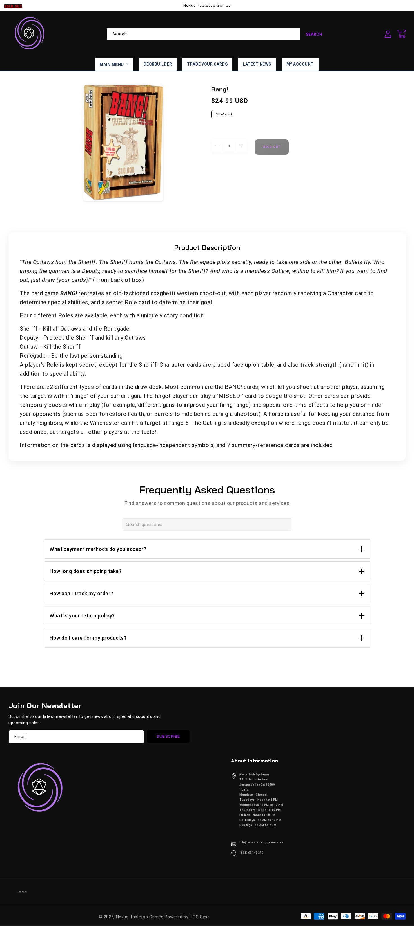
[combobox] (218, 34)
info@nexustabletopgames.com (261, 842)
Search (314, 34)
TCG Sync (200, 916)
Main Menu (112, 64)
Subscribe (168, 736)
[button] (401, 34)
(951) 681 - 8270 (251, 852)
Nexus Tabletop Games (140, 916)
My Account (300, 64)
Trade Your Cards (207, 64)
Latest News (257, 64)
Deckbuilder (158, 64)
